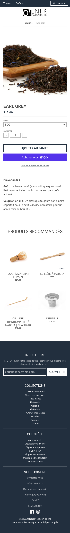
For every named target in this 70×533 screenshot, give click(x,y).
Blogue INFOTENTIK (35, 454)
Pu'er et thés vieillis (35, 412)
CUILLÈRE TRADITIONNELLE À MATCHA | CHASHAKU (18, 322)
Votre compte (35, 440)
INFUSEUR (52, 318)
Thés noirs (35, 409)
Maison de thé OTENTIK (35, 457)
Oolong (35, 405)
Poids (5, 120)
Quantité (7, 131)
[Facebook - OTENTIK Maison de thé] (32, 512)
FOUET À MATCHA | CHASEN (17, 275)
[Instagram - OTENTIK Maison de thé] (38, 512)
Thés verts (35, 402)
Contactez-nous (35, 461)
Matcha (35, 416)
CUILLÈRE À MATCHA (52, 273)
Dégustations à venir (35, 443)
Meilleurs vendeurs (35, 391)
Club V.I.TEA (35, 450)
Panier (61, 3)
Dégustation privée (35, 447)
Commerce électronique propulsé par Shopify (35, 522)
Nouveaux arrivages (35, 395)
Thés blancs (35, 398)
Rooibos (35, 419)
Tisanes (35, 423)
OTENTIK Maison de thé (39, 518)
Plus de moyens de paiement (35, 165)
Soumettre (57, 372)
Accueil (28, 23)
